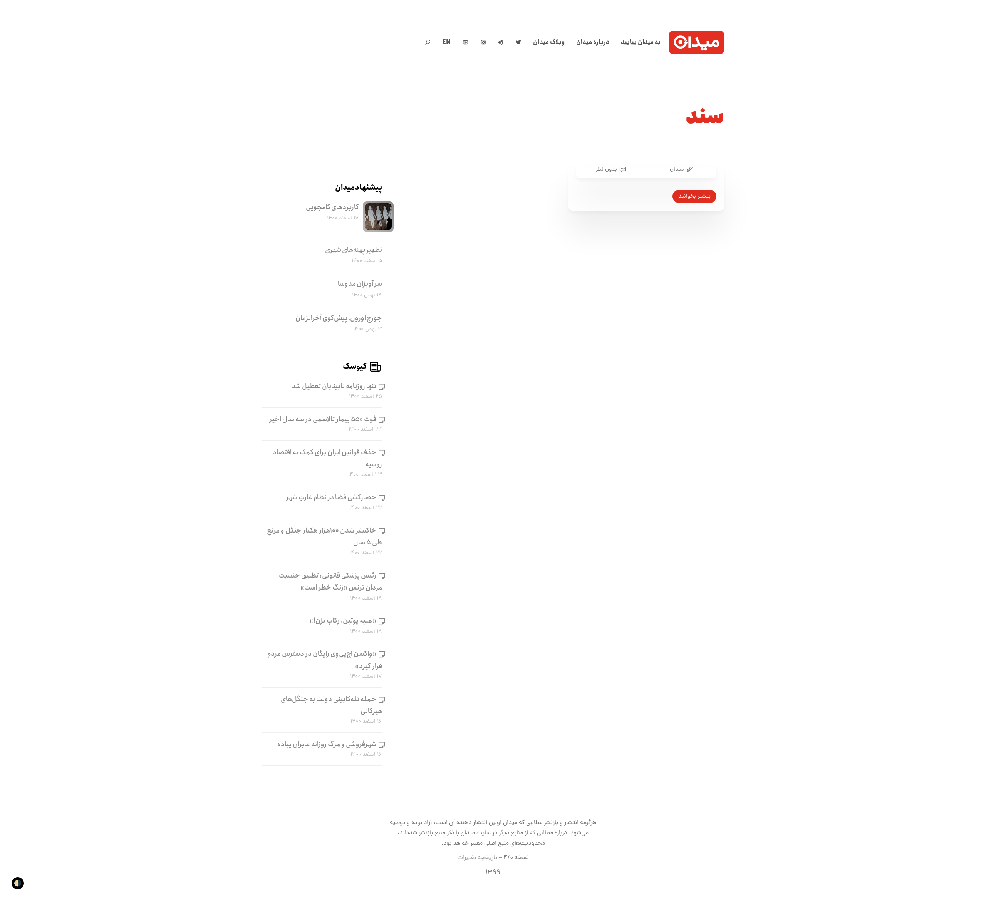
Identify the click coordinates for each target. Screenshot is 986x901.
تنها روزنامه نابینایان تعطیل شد (334, 386)
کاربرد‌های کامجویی (332, 207)
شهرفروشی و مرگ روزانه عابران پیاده (326, 744)
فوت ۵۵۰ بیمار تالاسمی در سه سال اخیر (323, 419)
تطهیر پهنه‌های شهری (353, 250)
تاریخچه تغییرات (477, 857)
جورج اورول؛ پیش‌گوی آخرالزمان (338, 318)
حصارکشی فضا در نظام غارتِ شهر (331, 497)
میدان (677, 169)
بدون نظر (606, 169)
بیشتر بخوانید (694, 196)
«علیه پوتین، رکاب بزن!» (343, 620)
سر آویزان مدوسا (360, 283)
